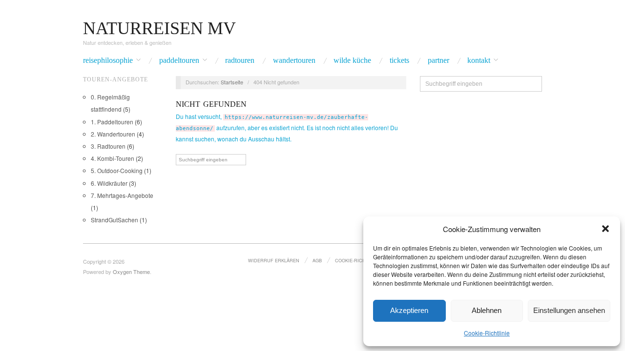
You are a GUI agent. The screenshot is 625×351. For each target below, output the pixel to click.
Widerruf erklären (273, 260)
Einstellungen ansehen (569, 310)
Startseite (232, 82)
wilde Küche (352, 60)
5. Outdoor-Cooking (117, 170)
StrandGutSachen (114, 219)
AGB (317, 260)
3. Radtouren (108, 146)
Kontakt (478, 60)
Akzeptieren (409, 310)
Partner (438, 60)
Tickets (399, 60)
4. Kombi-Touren (112, 158)
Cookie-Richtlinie (487, 333)
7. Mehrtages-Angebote (122, 195)
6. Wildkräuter (109, 183)
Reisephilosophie (108, 60)
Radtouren (239, 60)
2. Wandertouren (113, 134)
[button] (605, 229)
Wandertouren (294, 60)
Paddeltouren (179, 60)
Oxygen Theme (131, 271)
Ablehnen (486, 310)
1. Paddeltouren (112, 121)
